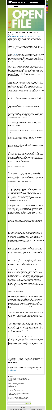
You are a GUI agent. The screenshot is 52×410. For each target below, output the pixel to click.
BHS (47, 0)
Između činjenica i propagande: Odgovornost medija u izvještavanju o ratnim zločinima (17, 385)
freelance (10, 36)
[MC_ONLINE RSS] (47, 10)
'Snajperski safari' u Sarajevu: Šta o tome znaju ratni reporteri (18, 393)
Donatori (24, 409)
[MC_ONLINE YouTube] (47, 9)
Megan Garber (11, 34)
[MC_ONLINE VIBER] (47, 12)
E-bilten (28, 409)
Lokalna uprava (32, 36)
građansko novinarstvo (16, 36)
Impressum (33, 409)
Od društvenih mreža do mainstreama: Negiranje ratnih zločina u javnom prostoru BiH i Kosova (19, 379)
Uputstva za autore (39, 409)
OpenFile (15, 54)
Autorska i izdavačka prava (17, 409)
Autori (11, 409)
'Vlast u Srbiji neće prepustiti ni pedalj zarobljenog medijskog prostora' (17, 389)
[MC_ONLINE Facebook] (47, 3)
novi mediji (38, 36)
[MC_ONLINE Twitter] (46, 5)
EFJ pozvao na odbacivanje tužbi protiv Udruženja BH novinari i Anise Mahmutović (18, 398)
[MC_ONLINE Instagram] (47, 7)
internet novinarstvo (25, 36)
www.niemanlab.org (12, 370)
